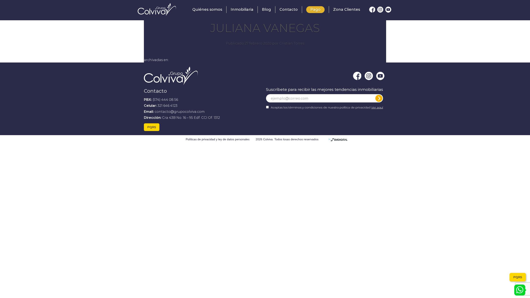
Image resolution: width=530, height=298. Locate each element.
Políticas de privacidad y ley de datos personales (217, 139)
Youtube (388, 10)
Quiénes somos (207, 9)
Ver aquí (377, 107)
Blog (266, 9)
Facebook (372, 10)
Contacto (288, 9)
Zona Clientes (346, 9)
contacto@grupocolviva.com (180, 112)
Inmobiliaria (242, 9)
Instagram (380, 10)
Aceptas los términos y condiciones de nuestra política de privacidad (327, 107)
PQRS (151, 127)
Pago (315, 9)
